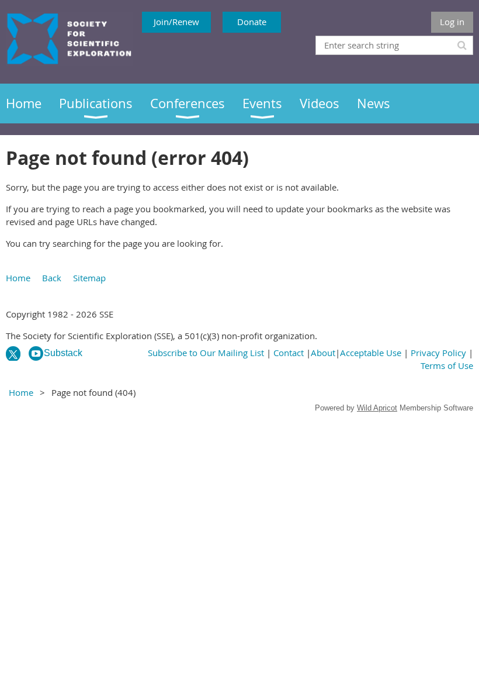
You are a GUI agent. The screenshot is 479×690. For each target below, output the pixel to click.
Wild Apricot (377, 407)
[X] (13, 353)
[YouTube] (36, 353)
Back (51, 278)
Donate (251, 21)
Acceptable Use (370, 352)
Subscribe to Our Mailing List (206, 352)
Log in (452, 21)
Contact (288, 352)
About (323, 352)
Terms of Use (447, 365)
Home (18, 278)
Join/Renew (176, 21)
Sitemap (89, 278)
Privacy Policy (438, 352)
